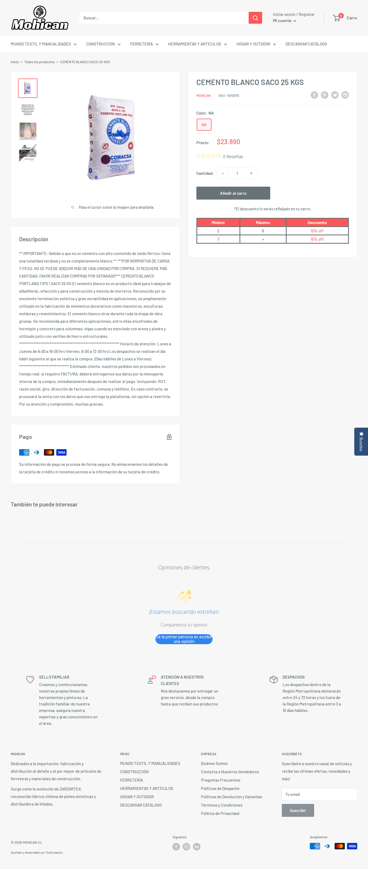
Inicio (15, 62)
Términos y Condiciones (221, 805)
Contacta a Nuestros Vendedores (230, 771)
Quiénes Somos (214, 763)
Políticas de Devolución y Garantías (231, 796)
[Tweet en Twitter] (335, 94)
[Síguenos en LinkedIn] (196, 846)
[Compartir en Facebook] (314, 94)
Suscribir (298, 810)
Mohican (203, 95)
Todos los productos (39, 62)
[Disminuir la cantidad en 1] (222, 173)
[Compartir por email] (345, 94)
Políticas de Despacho (220, 788)
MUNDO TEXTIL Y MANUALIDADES (41, 43)
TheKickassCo (54, 852)
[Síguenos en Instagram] (186, 846)
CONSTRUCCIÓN (100, 43)
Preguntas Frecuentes (220, 780)
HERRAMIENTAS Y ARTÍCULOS (194, 43)
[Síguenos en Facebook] (176, 846)
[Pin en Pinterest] (324, 94)
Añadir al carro (233, 193)
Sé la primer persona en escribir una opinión (184, 639)
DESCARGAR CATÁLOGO (306, 43)
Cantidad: (205, 173)
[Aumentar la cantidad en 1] (251, 173)
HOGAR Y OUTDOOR (253, 43)
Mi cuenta (282, 20)
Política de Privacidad (220, 813)
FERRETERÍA (141, 43)
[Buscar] (255, 18)
